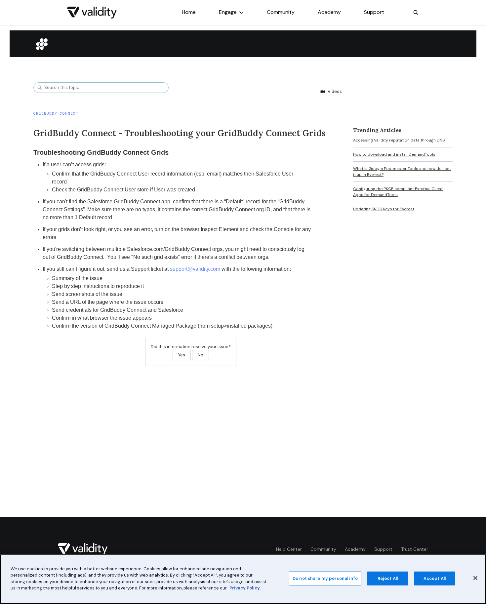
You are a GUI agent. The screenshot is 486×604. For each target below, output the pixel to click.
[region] (243, 579)
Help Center (289, 549)
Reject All (388, 578)
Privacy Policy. (245, 588)
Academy (329, 12)
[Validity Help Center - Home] (92, 13)
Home (189, 12)
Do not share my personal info (325, 578)
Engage (228, 12)
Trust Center (414, 549)
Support (374, 12)
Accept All (435, 578)
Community (281, 12)
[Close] (475, 578)
